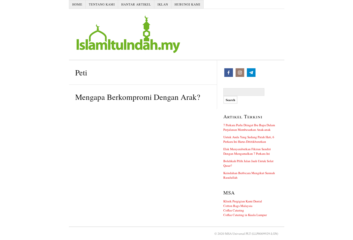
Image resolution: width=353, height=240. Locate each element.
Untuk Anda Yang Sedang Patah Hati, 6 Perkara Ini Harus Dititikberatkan (248, 139)
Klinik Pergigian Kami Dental (242, 201)
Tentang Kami (102, 4)
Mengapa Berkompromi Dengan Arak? (137, 96)
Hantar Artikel (136, 4)
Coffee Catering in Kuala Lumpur (245, 215)
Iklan (163, 4)
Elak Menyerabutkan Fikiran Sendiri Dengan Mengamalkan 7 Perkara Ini (247, 151)
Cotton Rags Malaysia (237, 206)
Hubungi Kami (187, 4)
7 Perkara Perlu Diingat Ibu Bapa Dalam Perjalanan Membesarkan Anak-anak (249, 127)
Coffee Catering (233, 210)
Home (77, 4)
